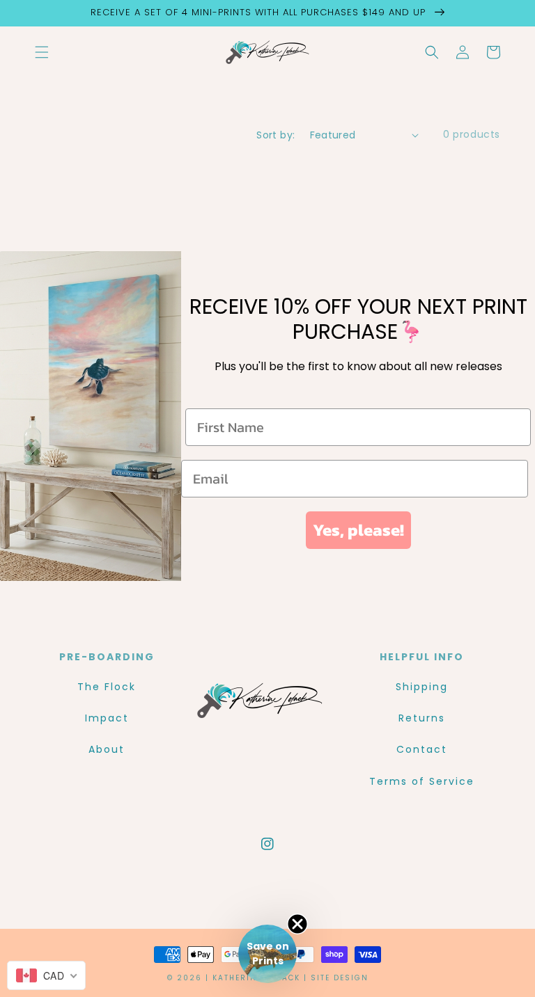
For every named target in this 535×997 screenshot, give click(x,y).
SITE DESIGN (340, 978)
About (106, 749)
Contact (421, 749)
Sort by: (275, 135)
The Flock (106, 687)
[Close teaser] (297, 924)
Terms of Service (421, 781)
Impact (107, 718)
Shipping (422, 687)
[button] (41, 52)
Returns (421, 718)
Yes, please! (358, 530)
